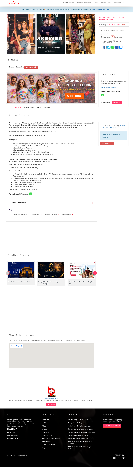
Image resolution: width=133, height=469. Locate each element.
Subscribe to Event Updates (51, 438)
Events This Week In (78, 435)
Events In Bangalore (84, 2)
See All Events (106, 143)
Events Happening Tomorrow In (81, 432)
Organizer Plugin (47, 435)
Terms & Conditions (43, 107)
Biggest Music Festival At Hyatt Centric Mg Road (112, 18)
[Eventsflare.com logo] (13, 3)
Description (18, 107)
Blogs (44, 448)
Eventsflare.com (22, 455)
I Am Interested (30, 67)
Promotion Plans (12, 438)
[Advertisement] (51, 237)
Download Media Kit (13, 435)
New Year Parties (68, 2)
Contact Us (117, 103)
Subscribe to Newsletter (109, 87)
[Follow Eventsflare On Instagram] (119, 457)
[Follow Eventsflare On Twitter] (123, 457)
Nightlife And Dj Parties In (79, 426)
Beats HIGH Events (114, 25)
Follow (124, 24)
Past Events (46, 423)
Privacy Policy (46, 441)
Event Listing (46, 420)
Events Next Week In (78, 438)
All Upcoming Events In (79, 420)
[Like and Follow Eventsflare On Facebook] (114, 457)
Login (96, 2)
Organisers (45, 432)
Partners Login (106, 2)
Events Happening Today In (80, 429)
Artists (44, 426)
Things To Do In (76, 423)
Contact (52, 404)
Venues (44, 429)
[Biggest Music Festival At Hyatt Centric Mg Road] (51, 34)
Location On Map (29, 107)
